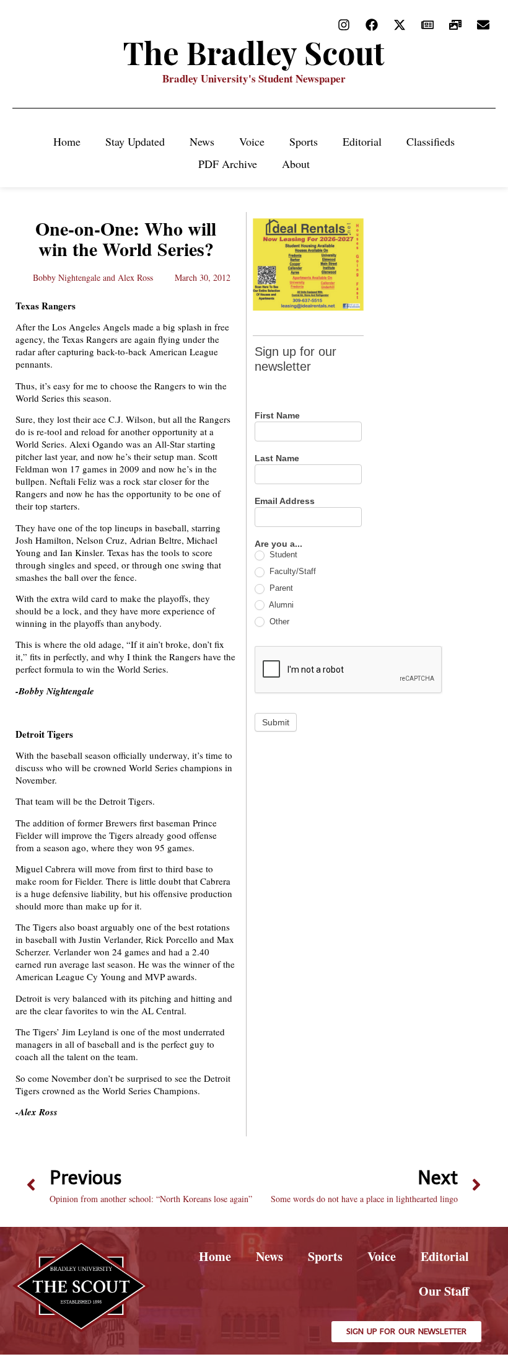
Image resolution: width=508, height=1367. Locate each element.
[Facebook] (371, 24)
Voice (252, 141)
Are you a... (278, 544)
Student (282, 554)
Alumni (280, 604)
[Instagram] (343, 24)
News (202, 141)
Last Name (277, 458)
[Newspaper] (427, 24)
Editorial (362, 141)
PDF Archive (227, 163)
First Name (277, 415)
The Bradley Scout (254, 52)
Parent (280, 588)
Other (278, 621)
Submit (275, 722)
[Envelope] (483, 24)
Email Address (285, 501)
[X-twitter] (399, 24)
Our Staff (444, 1291)
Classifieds (430, 141)
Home (67, 141)
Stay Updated (135, 141)
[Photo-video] (455, 24)
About (296, 163)
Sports (303, 141)
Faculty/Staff (291, 571)
